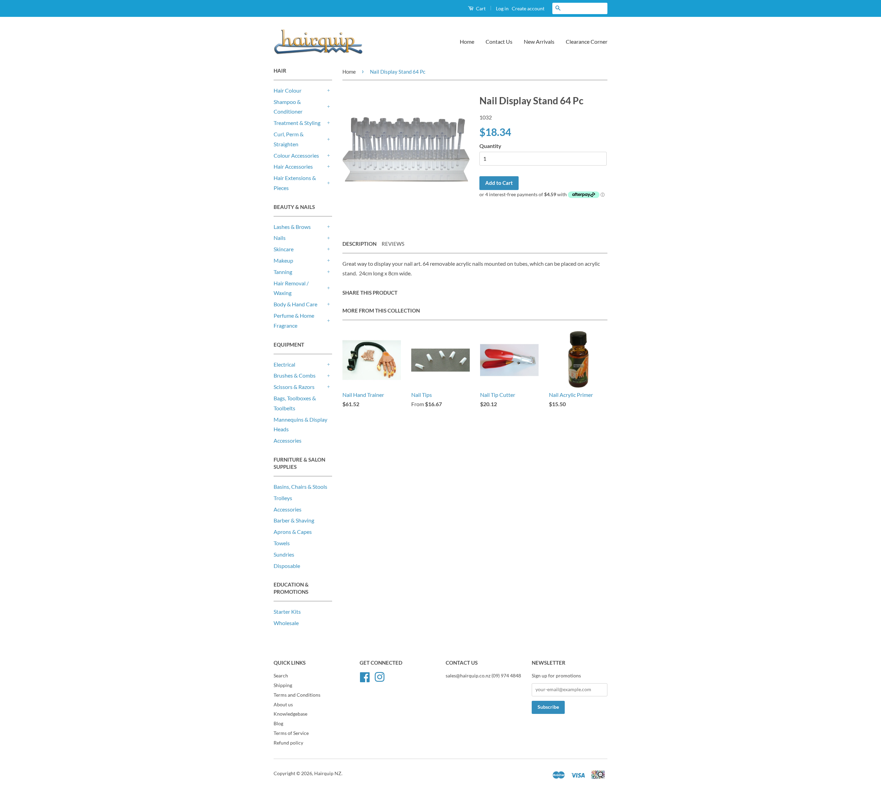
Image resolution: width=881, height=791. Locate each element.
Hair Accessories (293, 166)
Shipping (283, 685)
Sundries (284, 554)
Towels (282, 543)
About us (283, 704)
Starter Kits (287, 611)
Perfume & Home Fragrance (294, 320)
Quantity (490, 146)
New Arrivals (539, 41)
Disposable (287, 565)
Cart (480, 8)
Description (359, 244)
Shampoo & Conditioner (288, 106)
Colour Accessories (296, 155)
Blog (278, 723)
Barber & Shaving (294, 520)
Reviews (393, 244)
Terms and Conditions (297, 695)
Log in (502, 8)
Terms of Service (291, 733)
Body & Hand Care (295, 304)
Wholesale (286, 623)
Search (281, 675)
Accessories (287, 440)
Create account (528, 8)
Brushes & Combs (295, 375)
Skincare (284, 249)
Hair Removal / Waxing (291, 288)
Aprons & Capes (293, 531)
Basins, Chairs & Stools (300, 486)
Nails (280, 237)
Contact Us (499, 41)
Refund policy (288, 743)
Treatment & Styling (297, 122)
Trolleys (283, 498)
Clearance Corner (586, 41)
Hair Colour (287, 90)
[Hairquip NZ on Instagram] (379, 676)
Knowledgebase (290, 714)
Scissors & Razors (294, 386)
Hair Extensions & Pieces (295, 183)
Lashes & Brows (292, 226)
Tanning (283, 271)
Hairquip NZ (327, 773)
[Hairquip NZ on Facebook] (365, 676)
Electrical (284, 364)
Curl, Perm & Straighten (289, 139)
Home (467, 41)
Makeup (283, 260)
